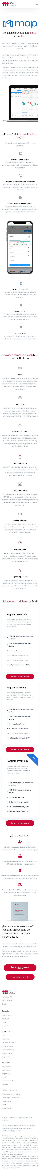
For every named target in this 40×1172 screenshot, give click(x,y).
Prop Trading (6, 1057)
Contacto (5, 1026)
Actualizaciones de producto (11, 1094)
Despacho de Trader (8, 1043)
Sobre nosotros (7, 1015)
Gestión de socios (7, 1046)
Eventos (4, 1105)
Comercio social (7, 1053)
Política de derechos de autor (11, 1125)
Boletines (21, 1128)
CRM (3, 1035)
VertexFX (5, 1084)
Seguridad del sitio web (9, 1128)
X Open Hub (6, 1074)
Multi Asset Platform (8, 1081)
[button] (20, 676)
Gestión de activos (8, 1050)
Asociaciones (6, 1101)
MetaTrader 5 (6, 1070)
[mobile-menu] (36, 4)
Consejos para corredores (10, 1097)
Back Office (5, 1039)
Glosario (27, 1128)
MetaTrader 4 (6, 1066)
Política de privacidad (28, 1125)
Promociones (6, 1108)
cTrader (4, 1077)
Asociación (5, 1019)
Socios (4, 1022)
